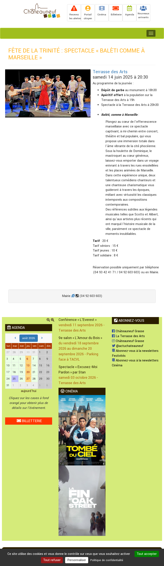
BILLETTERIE (31, 420)
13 (27, 365)
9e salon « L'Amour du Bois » (80, 337)
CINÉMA (71, 391)
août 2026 (28, 338)
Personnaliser (76, 560)
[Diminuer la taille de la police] (48, 320)
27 (27, 379)
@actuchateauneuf (129, 346)
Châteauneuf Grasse (129, 331)
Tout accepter (147, 554)
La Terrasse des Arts (130, 336)
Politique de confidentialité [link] (106, 560)
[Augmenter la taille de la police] (52, 320)
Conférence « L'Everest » (78, 319)
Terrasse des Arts (110, 72)
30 (28, 352)
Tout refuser (52, 560)
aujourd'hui (28, 391)
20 (28, 372)
